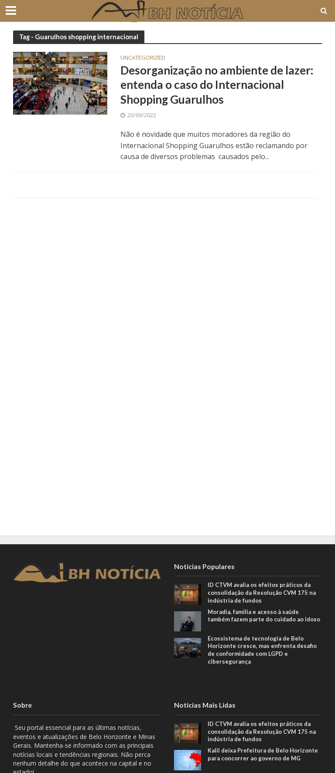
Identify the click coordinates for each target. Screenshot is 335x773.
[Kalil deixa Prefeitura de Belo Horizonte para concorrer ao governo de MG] (187, 759)
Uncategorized (142, 58)
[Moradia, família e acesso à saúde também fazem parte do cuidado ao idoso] (187, 620)
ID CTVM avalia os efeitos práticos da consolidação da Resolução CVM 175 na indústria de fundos (262, 592)
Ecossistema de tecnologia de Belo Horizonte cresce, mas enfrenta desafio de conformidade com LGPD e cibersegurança (262, 650)
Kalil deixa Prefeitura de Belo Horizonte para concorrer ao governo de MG (263, 754)
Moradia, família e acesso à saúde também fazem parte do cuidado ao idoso (264, 615)
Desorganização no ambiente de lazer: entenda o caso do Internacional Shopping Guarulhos (216, 84)
